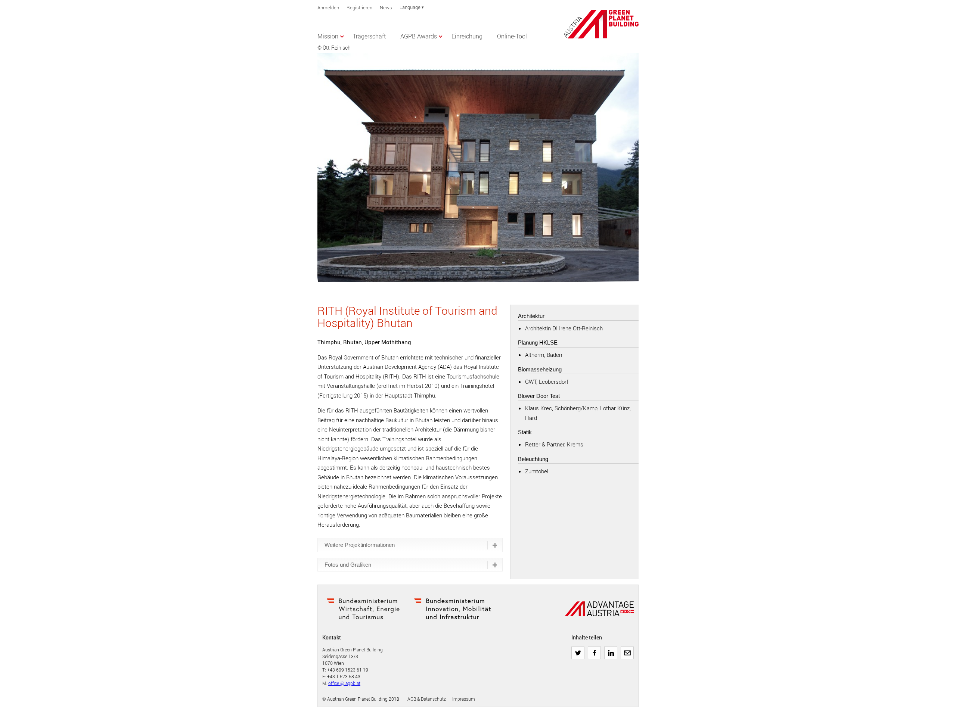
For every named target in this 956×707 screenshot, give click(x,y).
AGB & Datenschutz (426, 699)
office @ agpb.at (344, 683)
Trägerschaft (369, 36)
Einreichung (466, 36)
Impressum (463, 699)
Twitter (578, 650)
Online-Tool (512, 36)
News (386, 7)
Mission (327, 36)
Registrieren (359, 7)
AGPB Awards (418, 36)
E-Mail (627, 650)
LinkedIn (611, 650)
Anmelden (328, 7)
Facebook (594, 650)
